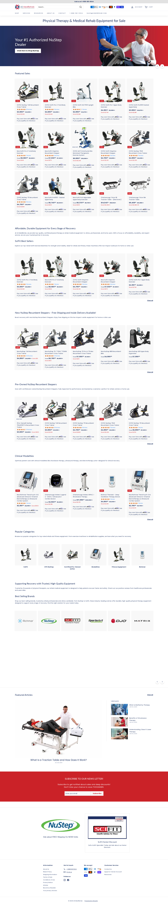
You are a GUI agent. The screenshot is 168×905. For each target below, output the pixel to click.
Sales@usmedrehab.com (97, 13)
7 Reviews (140, 155)
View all (150, 301)
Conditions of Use (49, 880)
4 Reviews (56, 155)
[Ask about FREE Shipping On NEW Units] (60, 825)
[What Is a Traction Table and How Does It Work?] (58, 729)
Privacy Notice (48, 882)
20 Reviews (29, 109)
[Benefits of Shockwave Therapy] (119, 721)
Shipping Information (50, 874)
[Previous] (157, 66)
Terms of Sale (47, 877)
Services (26, 13)
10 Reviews (57, 356)
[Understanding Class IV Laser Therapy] (119, 733)
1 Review (84, 109)
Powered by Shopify (91, 901)
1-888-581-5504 (76, 13)
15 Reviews (29, 429)
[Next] (162, 66)
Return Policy (47, 872)
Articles (45, 885)
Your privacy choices (50, 890)
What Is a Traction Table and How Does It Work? (58, 760)
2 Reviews (56, 109)
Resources (38, 13)
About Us (51, 13)
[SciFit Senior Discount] (107, 827)
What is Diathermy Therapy (139, 705)
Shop (17, 13)
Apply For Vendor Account (113, 872)
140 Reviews (29, 356)
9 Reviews (112, 155)
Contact (62, 13)
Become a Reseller (49, 888)
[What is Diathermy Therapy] (119, 709)
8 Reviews (28, 202)
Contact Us (15, 670)
